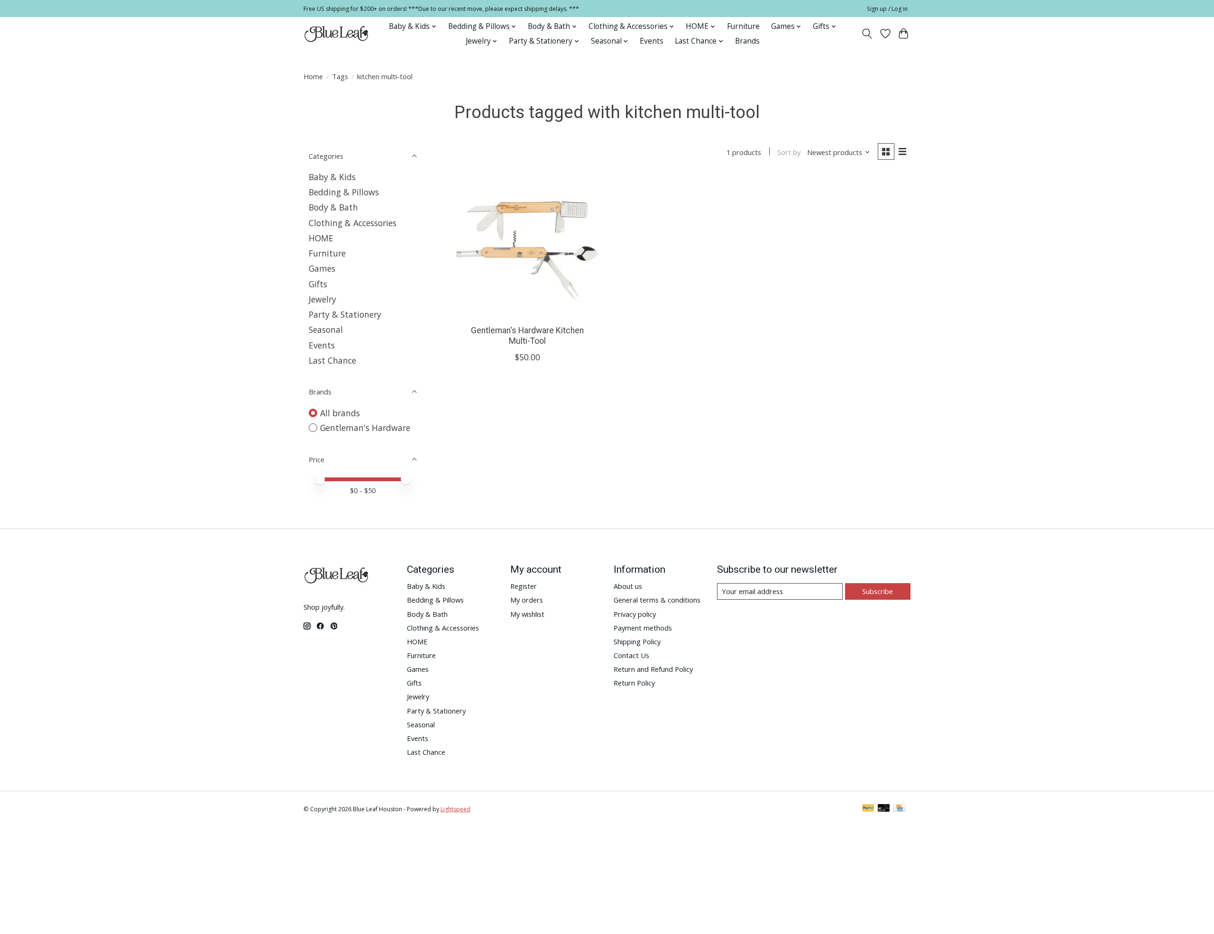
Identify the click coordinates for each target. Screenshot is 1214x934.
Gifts (318, 284)
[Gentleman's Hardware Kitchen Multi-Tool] (527, 246)
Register (523, 586)
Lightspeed (455, 809)
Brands (747, 41)
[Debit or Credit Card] (884, 809)
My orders (526, 599)
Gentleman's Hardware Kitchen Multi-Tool (527, 335)
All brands (340, 413)
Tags (340, 76)
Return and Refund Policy (653, 669)
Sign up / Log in (887, 9)
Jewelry (322, 299)
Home (313, 76)
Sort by (788, 152)
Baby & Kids (332, 177)
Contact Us (631, 655)
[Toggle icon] (867, 33)
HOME (321, 238)
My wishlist (527, 614)
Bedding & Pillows (344, 192)
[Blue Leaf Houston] (337, 33)
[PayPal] (868, 809)
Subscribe (877, 591)
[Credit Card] (899, 809)
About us (628, 586)
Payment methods (643, 627)
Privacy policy (635, 614)
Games (322, 268)
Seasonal (326, 329)
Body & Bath (333, 207)
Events (651, 41)
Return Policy (634, 682)
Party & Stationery (345, 314)
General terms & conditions (657, 599)
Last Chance (332, 360)
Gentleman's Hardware (365, 427)
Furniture (743, 26)
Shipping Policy (637, 641)
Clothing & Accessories (352, 223)
